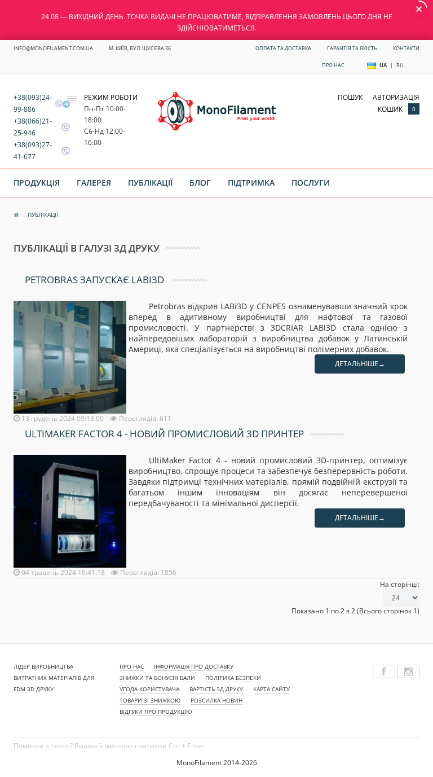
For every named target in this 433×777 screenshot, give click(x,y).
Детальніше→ (360, 363)
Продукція (37, 182)
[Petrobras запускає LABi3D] (71, 357)
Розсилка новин (216, 700)
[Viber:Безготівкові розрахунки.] (63, 151)
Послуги (310, 182)
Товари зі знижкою (150, 700)
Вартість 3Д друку (216, 689)
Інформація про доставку (193, 666)
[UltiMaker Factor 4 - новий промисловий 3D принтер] (71, 511)
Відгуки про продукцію (156, 711)
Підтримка (251, 182)
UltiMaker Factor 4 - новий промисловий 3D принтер (164, 433)
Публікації (150, 182)
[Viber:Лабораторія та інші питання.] (63, 127)
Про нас (333, 65)
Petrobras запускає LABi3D (95, 279)
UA (383, 65)
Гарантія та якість (352, 48)
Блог (200, 182)
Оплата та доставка (283, 48)
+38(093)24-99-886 (33, 103)
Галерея (94, 182)
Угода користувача (149, 689)
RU (400, 65)
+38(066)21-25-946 (33, 127)
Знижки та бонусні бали (157, 678)
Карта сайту (271, 689)
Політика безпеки (233, 678)
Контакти (406, 48)
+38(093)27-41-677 (33, 150)
